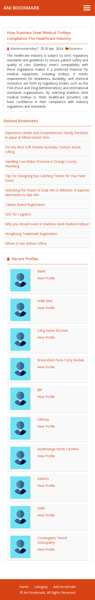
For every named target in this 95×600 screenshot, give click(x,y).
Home (24, 586)
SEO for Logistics (18, 214)
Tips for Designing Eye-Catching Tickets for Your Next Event (45, 178)
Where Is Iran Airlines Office (26, 243)
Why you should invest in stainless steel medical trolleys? (47, 224)
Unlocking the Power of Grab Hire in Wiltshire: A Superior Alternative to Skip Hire (47, 192)
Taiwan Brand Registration (25, 204)
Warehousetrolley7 (24, 48)
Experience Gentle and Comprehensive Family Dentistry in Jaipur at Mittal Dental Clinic (46, 135)
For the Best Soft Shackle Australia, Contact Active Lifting (43, 149)
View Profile (46, 278)
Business (75, 48)
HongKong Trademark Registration (31, 233)
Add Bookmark (64, 586)
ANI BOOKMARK (21, 8)
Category (41, 586)
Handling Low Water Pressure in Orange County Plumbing (41, 163)
